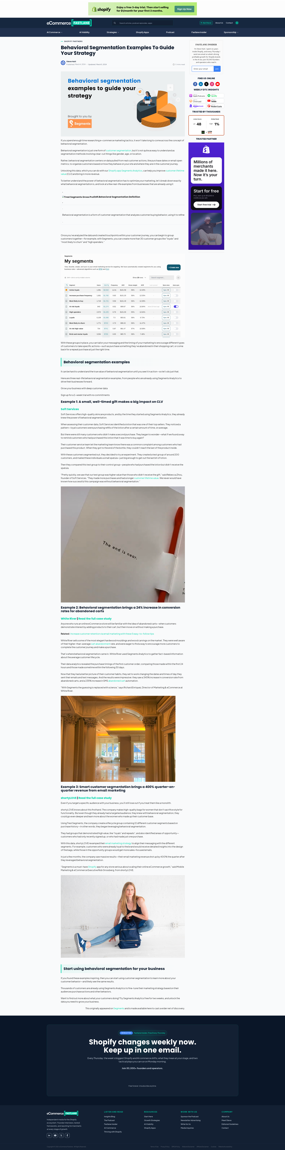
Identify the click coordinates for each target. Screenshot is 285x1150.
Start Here (148, 1116)
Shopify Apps (142, 32)
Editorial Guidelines (230, 1124)
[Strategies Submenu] (119, 32)
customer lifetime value (146, 478)
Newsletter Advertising (191, 1120)
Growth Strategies (152, 1120)
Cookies (213, 1147)
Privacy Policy (165, 1147)
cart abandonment (100, 643)
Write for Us (186, 1124)
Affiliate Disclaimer (203, 1147)
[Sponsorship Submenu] (238, 32)
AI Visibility (84, 32)
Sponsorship (230, 32)
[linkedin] (201, 84)
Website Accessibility (225, 1147)
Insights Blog (109, 1116)
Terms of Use (154, 1147)
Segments (118, 1008)
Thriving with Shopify (113, 1132)
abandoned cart (116, 680)
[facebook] (195, 84)
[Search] (115, 23)
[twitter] (206, 84)
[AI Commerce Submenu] (62, 32)
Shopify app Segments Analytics (125, 170)
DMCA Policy (176, 1147)
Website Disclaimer (188, 1147)
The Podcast (109, 1120)
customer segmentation (118, 150)
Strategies (112, 32)
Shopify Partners (73, 41)
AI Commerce (53, 32)
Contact (229, 23)
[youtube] (217, 84)
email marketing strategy (118, 843)
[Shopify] (142, 8)
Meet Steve (226, 1120)
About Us (219, 23)
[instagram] (212, 84)
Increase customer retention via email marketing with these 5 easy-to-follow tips (112, 633)
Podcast (170, 32)
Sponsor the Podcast (190, 1116)
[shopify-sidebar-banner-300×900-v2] (206, 195)
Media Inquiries (187, 1128)
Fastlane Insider (199, 32)
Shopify (92, 866)
